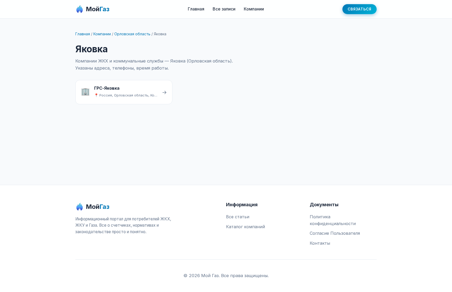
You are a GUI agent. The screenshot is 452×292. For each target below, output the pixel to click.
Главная (196, 9)
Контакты (320, 243)
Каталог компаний (245, 226)
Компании (254, 9)
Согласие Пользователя (335, 233)
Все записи (224, 9)
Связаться (359, 9)
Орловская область (132, 34)
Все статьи (237, 216)
